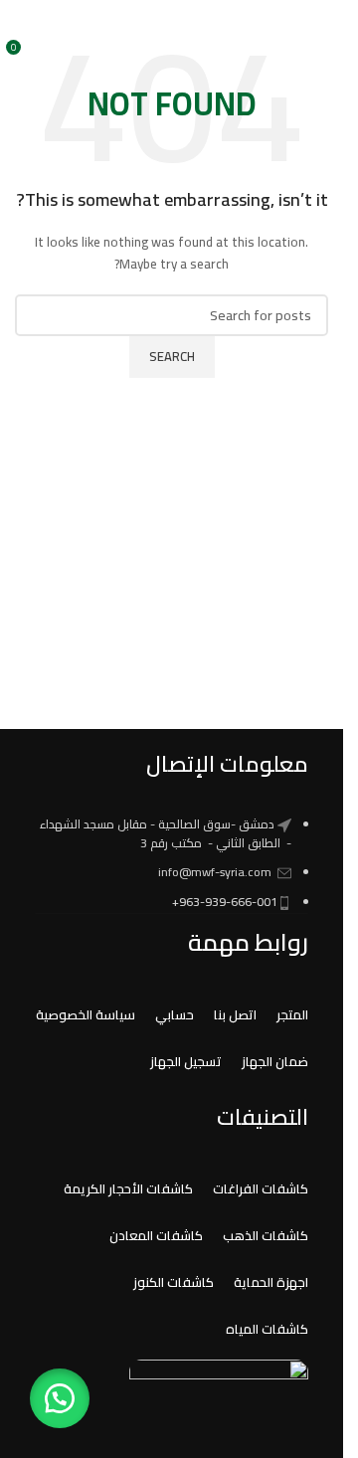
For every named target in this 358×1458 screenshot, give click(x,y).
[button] (60, 1398)
